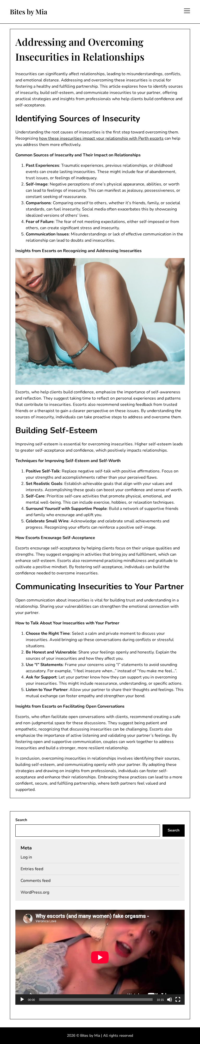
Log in (26, 857)
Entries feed (32, 869)
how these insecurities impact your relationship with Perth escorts (101, 138)
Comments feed (36, 880)
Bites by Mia (28, 11)
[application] (99, 957)
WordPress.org (35, 892)
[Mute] (169, 999)
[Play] (22, 999)
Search (21, 819)
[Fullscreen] (177, 999)
